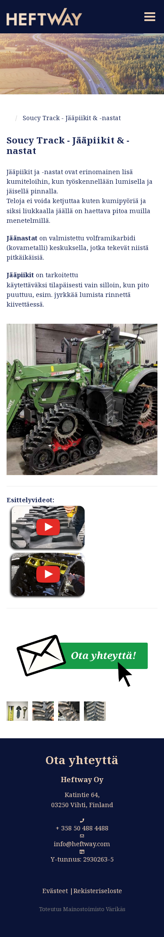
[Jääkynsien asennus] (46, 575)
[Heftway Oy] (41, 16)
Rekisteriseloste (97, 891)
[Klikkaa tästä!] (82, 660)
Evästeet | (57, 891)
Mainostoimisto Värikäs (94, 909)
